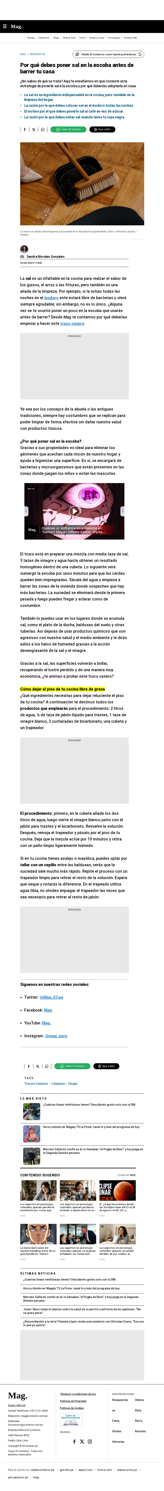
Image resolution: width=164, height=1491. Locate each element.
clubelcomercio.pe (42, 1469)
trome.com (105, 1469)
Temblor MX (130, 38)
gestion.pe (67, 1469)
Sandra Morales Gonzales (46, 257)
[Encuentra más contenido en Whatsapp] (42, 129)
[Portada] (17, 1402)
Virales (116, 1431)
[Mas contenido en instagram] (90, 1441)
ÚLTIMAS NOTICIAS (38, 1273)
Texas (56, 38)
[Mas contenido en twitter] (82, 1441)
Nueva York (69, 38)
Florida (31, 38)
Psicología (114, 38)
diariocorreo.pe (127, 1469)
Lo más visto (33, 1098)
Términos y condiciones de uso (78, 1394)
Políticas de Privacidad (73, 1401)
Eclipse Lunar (97, 38)
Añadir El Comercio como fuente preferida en (109, 54)
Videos (139, 1399)
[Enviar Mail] (22, 256)
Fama (115, 1420)
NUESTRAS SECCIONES (123, 1394)
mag (36, 1477)
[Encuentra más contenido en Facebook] (24, 129)
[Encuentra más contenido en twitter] (33, 129)
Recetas (140, 1431)
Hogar (73, 1084)
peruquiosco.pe (18, 1477)
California (44, 38)
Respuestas (120, 1399)
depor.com (85, 1469)
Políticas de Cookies (72, 1408)
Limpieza (58, 1084)
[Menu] (7, 27)
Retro (139, 1420)
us (113, 1410)
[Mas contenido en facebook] (74, 1441)
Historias (118, 1441)
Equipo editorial (16, 1405)
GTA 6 (82, 38)
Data (138, 1410)
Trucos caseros (36, 1084)
